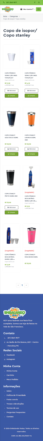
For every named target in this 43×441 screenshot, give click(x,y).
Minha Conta (12, 371)
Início (5, 16)
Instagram (11, 359)
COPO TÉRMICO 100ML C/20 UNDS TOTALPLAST (11, 75)
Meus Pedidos (12, 379)
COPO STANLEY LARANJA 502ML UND (30, 137)
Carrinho (10, 375)
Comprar (12, 95)
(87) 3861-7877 (11, 2)
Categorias (14, 16)
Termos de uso (13, 408)
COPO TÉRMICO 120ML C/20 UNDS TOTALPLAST (31, 75)
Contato (10, 417)
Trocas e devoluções (15, 404)
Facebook (11, 355)
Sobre (9, 391)
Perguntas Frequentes (16, 412)
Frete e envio (12, 399)
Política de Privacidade (16, 395)
